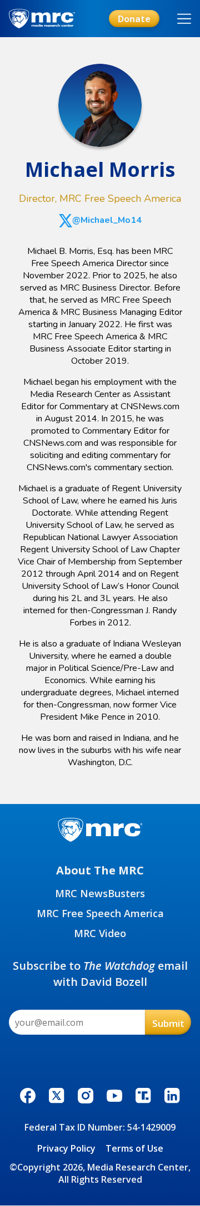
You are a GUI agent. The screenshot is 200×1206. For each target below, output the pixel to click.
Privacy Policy (66, 1148)
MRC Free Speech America (100, 913)
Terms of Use (134, 1148)
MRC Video (100, 933)
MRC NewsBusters (100, 893)
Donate (134, 19)
